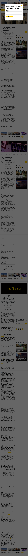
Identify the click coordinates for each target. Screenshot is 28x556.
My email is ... (7, 10)
